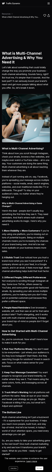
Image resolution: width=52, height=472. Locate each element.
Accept (39, 468)
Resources (6, 14)
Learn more (31, 461)
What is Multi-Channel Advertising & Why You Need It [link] (20, 17)
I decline (13, 468)
